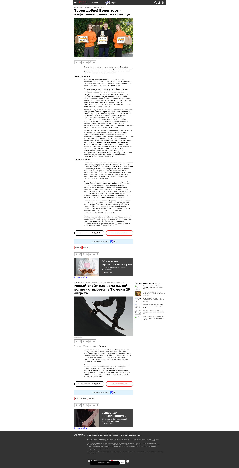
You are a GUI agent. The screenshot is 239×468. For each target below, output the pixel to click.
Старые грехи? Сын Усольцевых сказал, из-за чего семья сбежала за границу (153, 300)
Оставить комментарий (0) (119, 233)
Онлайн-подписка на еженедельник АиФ (99, 435)
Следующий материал (104, 463)
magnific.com (78, 337)
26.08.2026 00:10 (79, 282)
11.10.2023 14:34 (78, 7)
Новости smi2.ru (80, 277)
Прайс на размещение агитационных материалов (122, 434)
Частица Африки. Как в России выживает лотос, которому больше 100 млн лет (153, 287)
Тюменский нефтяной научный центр (97, 58)
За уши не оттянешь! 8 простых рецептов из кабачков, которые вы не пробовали (154, 293)
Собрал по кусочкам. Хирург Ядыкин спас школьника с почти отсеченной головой (153, 318)
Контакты (116, 435)
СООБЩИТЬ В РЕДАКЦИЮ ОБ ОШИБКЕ (131, 435)
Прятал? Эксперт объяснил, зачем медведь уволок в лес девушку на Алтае (153, 306)
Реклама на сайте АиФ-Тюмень (96, 434)
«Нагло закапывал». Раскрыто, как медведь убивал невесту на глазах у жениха (153, 312)
